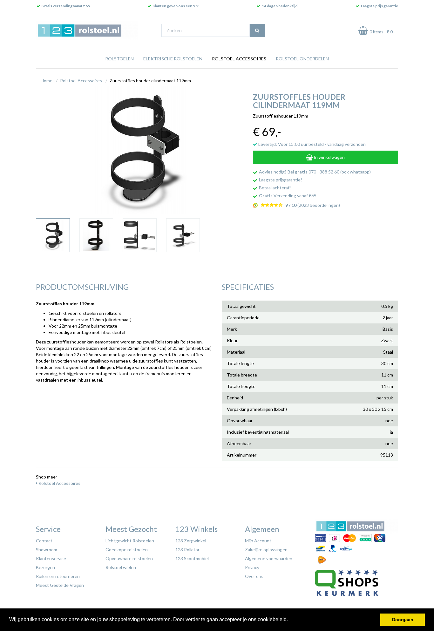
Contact (44, 540)
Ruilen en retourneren (58, 576)
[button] (290, 620)
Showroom (46, 549)
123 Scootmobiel (192, 558)
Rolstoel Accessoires (239, 58)
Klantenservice (51, 558)
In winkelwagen (329, 157)
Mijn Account (258, 540)
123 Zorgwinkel (190, 540)
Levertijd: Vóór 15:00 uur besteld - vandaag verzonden (311, 144)
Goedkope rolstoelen (126, 549)
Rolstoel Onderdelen (302, 58)
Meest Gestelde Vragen (60, 585)
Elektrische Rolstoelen (172, 58)
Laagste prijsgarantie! (280, 179)
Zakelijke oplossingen (266, 549)
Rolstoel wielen (120, 567)
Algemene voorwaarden (268, 558)
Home (46, 80)
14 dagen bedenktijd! (280, 5)
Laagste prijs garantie (379, 5)
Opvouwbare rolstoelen (129, 558)
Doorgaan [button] (402, 619)
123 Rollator (187, 549)
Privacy (252, 567)
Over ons (254, 576)
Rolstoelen (119, 58)
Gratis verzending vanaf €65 (65, 5)
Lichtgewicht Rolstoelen (129, 540)
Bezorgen (45, 567)
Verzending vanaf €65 (287, 195)
